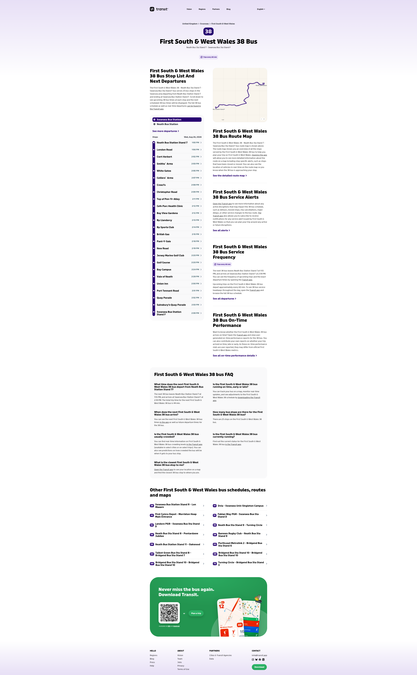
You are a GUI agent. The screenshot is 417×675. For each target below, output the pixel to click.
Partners (216, 9)
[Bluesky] (256, 660)
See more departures (164, 131)
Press (152, 662)
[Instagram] (253, 660)
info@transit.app (259, 655)
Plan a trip (196, 613)
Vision (189, 9)
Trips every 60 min (210, 57)
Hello (153, 650)
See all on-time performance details (234, 355)
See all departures (223, 298)
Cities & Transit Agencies (220, 655)
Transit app (247, 280)
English (260, 9)
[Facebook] (260, 660)
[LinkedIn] (263, 660)
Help (152, 665)
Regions (202, 9)
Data (211, 659)
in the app (164, 422)
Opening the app (259, 155)
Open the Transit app (222, 203)
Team (179, 659)
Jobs (179, 662)
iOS (169, 626)
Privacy (180, 665)
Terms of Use (183, 669)
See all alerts (220, 230)
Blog (228, 9)
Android (176, 626)
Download (259, 667)
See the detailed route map (229, 175)
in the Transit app (194, 444)
